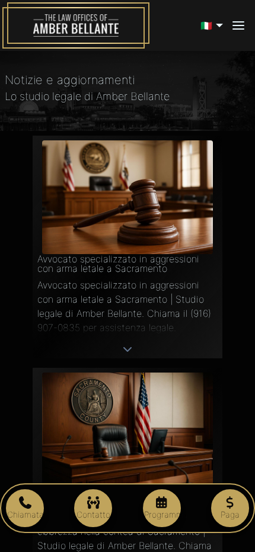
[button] (213, 25)
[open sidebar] (238, 25)
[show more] (127, 349)
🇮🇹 (206, 25)
